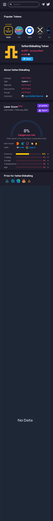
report (44, 110)
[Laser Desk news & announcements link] (48, 5)
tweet (28, 59)
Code (21, 147)
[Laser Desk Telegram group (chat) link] (43, 5)
